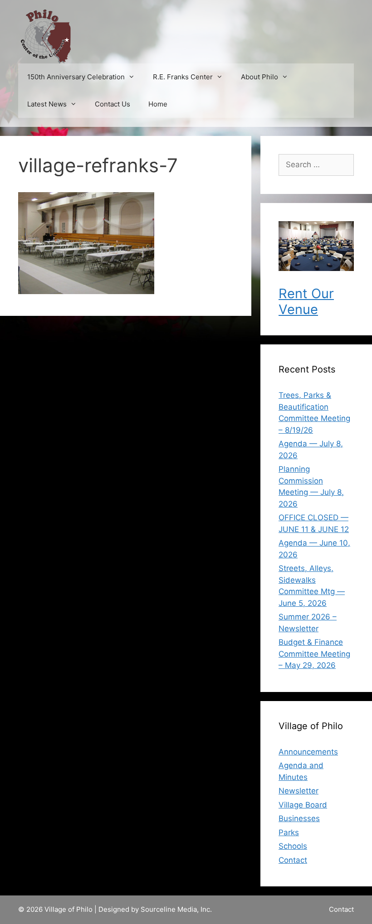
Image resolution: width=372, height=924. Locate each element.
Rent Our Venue (306, 301)
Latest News (47, 104)
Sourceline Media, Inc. (176, 909)
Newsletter (298, 790)
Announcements (308, 751)
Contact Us (112, 104)
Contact (293, 860)
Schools (293, 846)
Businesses (299, 818)
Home (157, 104)
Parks (289, 832)
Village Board (303, 804)
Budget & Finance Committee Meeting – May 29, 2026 (314, 654)
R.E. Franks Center (183, 77)
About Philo (259, 77)
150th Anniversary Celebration (76, 77)
